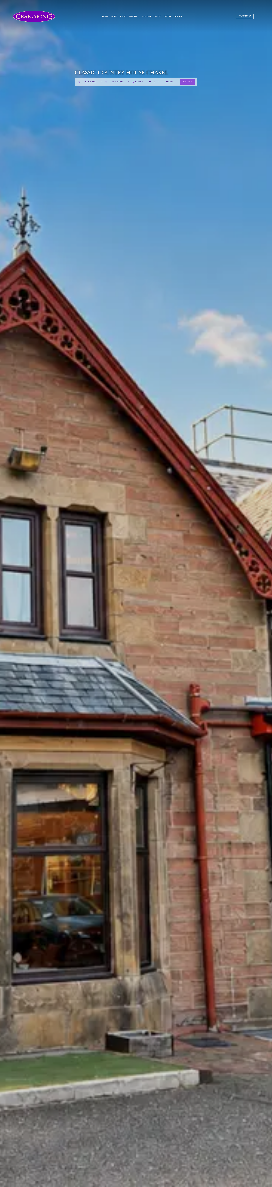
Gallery (157, 16)
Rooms (105, 16)
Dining (123, 16)
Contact (178, 16)
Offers (114, 16)
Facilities (133, 16)
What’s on (146, 16)
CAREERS (167, 16)
